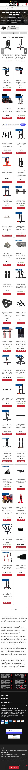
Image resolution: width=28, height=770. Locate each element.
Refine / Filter (10, 33)
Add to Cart (7, 90)
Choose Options (21, 90)
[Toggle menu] (2, 5)
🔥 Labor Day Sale (14, 1)
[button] (14, 767)
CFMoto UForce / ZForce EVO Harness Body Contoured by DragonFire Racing (7, 56)
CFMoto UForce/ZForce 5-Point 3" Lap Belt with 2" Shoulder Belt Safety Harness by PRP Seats (20, 56)
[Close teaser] (19, 766)
